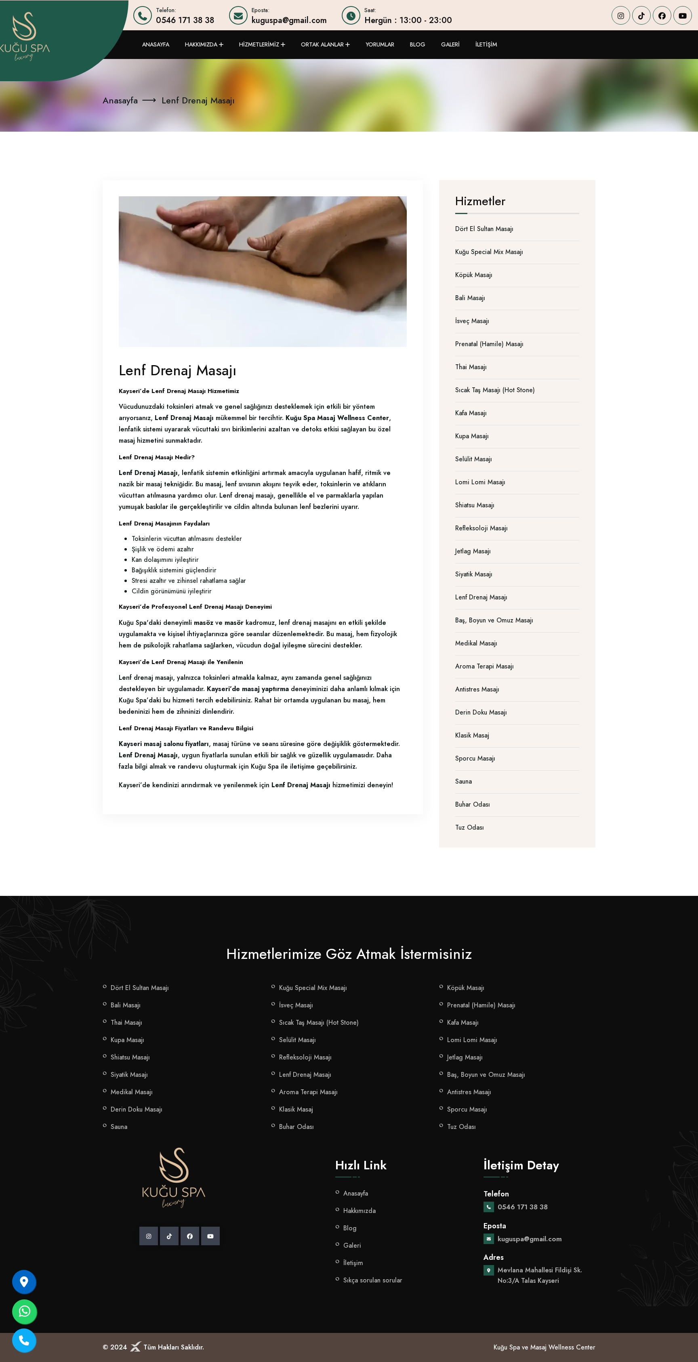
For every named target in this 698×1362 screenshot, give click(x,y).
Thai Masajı (471, 367)
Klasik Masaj (472, 735)
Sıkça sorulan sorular (372, 1280)
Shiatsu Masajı (474, 505)
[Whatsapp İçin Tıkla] (24, 1311)
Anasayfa (155, 44)
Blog (417, 44)
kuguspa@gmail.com (289, 20)
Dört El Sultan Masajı (484, 228)
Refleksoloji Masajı (481, 528)
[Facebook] (662, 15)
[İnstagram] (621, 15)
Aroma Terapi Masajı (484, 666)
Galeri (450, 44)
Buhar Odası (472, 804)
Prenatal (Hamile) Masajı (489, 344)
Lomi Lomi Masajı (480, 482)
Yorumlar (380, 44)
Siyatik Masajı (473, 574)
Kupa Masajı (472, 436)
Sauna (463, 781)
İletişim (486, 44)
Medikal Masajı (476, 643)
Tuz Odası (469, 827)
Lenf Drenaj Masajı (481, 597)
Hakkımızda (201, 44)
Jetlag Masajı (473, 551)
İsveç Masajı (472, 321)
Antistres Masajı (477, 689)
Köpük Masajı (473, 275)
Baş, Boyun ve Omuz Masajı (494, 620)
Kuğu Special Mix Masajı (489, 251)
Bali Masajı (470, 298)
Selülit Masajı (473, 459)
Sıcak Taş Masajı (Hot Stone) (495, 390)
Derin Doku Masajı (481, 712)
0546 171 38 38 (185, 20)
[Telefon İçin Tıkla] (24, 1340)
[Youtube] (682, 15)
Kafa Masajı (471, 413)
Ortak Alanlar (322, 44)
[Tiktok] (641, 15)
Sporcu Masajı (475, 758)
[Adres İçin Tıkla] (24, 1281)
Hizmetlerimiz (259, 44)
